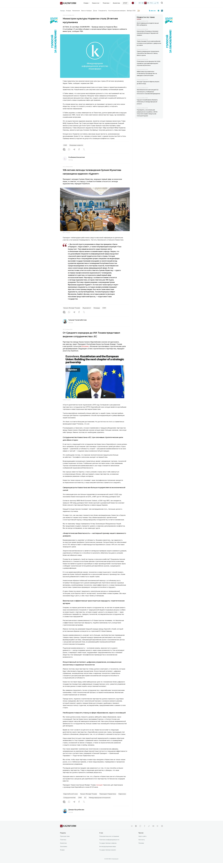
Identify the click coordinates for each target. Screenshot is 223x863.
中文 (151, 3)
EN (148, 3)
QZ (143, 3)
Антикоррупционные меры (107, 846)
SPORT (125, 3)
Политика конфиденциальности (109, 839)
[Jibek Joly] (153, 11)
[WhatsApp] (69, 149)
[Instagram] (64, 149)
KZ (140, 3)
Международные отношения (99, 797)
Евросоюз (122, 794)
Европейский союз (70, 794)
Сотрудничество (69, 797)
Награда (97, 308)
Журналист (87, 308)
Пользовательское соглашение (109, 836)
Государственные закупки (107, 850)
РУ (145, 3)
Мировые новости (76, 145)
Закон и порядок (86, 10)
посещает (99, 785)
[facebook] (144, 826)
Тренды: (62, 10)
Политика (63, 839)
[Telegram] (74, 149)
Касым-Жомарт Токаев (71, 308)
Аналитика (116, 3)
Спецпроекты (102, 10)
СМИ (65, 145)
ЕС (85, 797)
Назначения (76, 10)
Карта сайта (142, 836)
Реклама (141, 843)
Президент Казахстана (107, 794)
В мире (62, 850)
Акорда (68, 10)
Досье (95, 10)
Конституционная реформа (117, 10)
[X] (84, 149)
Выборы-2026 (131, 10)
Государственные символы (107, 843)
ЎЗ (157, 3)
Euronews (85, 346)
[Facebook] (79, 149)
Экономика (63, 846)
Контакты (142, 839)
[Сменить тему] (134, 3)
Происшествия (65, 836)
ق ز (155, 3)
